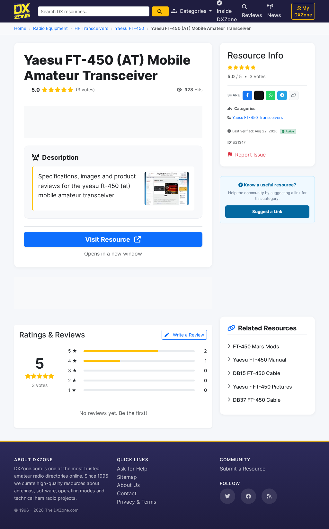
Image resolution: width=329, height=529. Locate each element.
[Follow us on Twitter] (227, 496)
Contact (127, 493)
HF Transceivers (91, 28)
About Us (128, 485)
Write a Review (188, 334)
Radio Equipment (50, 28)
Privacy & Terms (136, 501)
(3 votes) (85, 89)
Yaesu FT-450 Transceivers (257, 117)
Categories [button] (193, 11)
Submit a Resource (242, 468)
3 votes (257, 76)
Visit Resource (108, 239)
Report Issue (250, 154)
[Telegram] (282, 95)
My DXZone (303, 11)
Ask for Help (132, 468)
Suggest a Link (267, 211)
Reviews (252, 15)
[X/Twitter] (259, 95)
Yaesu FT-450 (129, 28)
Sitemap (127, 477)
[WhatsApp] (270, 95)
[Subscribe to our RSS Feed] (269, 496)
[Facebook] (247, 95)
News (274, 15)
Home (20, 28)
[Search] (160, 11)
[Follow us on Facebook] (248, 496)
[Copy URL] (293, 95)
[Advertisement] (113, 122)
